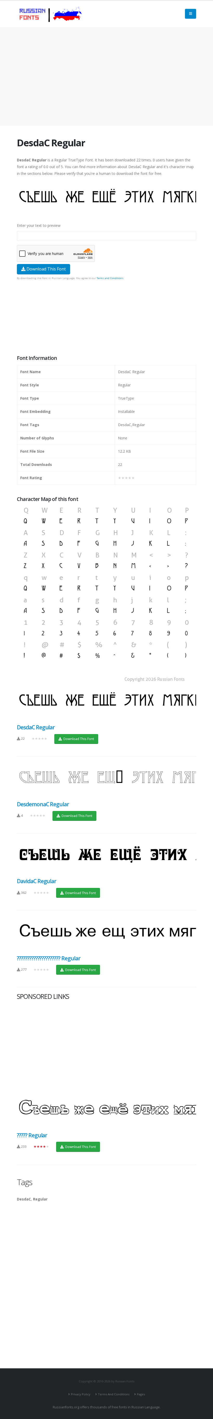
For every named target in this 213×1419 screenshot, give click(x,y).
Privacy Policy (80, 1394)
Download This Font (45, 269)
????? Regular (32, 1135)
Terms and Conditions (110, 278)
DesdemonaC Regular (43, 804)
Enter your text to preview (39, 225)
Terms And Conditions (113, 1394)
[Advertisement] (106, 76)
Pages (141, 1394)
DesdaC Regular (36, 727)
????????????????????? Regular (48, 958)
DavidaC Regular (36, 881)
